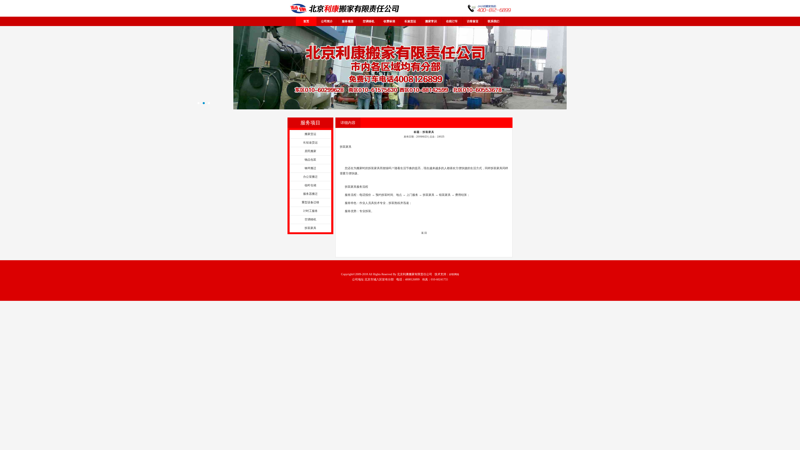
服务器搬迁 (310, 193)
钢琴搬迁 (310, 168)
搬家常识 (431, 21)
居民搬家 (310, 151)
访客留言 (473, 21)
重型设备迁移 (310, 202)
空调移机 (368, 21)
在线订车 (452, 21)
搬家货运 (310, 134)
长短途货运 (310, 142)
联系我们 (493, 21)
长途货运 (410, 21)
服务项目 (348, 21)
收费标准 (389, 21)
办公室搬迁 (310, 176)
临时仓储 (310, 185)
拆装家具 (310, 228)
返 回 (424, 232)
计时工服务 (310, 210)
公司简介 (327, 21)
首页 (306, 21)
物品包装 (310, 159)
